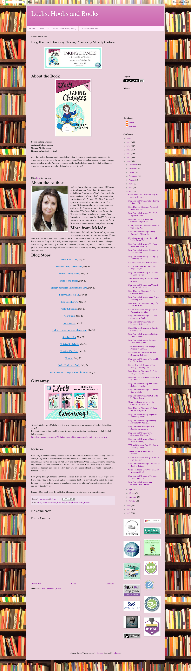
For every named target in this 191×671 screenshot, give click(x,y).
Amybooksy (133, 126)
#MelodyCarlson (72, 503)
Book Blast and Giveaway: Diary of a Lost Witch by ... (143, 304)
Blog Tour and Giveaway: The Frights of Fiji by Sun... (143, 359)
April (131, 489)
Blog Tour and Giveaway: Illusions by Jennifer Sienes (143, 251)
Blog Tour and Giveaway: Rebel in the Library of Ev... (143, 201)
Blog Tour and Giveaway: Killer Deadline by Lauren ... (141, 427)
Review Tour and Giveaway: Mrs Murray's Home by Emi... (141, 366)
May (131, 191)
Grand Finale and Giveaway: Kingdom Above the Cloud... (143, 470)
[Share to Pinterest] (74, 499)
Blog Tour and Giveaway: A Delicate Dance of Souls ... (143, 335)
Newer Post (36, 583)
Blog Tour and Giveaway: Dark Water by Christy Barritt (143, 396)
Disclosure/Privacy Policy (64, 28)
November (133, 168)
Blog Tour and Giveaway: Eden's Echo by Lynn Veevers (143, 273)
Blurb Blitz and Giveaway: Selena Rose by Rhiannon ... (144, 378)
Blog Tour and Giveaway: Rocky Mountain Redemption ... (141, 322)
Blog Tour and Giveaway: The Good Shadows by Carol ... (142, 316)
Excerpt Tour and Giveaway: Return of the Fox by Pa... (143, 226)
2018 (129, 509)
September (133, 176)
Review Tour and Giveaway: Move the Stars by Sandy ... (143, 458)
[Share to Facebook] (71, 499)
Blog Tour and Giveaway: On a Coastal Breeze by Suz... (143, 298)
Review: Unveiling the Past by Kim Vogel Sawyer (142, 267)
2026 (129, 138)
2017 (129, 513)
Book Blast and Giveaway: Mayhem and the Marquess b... (142, 409)
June (131, 187)
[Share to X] (68, 499)
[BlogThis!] (66, 499)
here (38, 177)
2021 (129, 157)
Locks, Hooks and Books (65, 13)
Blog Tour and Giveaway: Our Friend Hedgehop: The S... (143, 384)
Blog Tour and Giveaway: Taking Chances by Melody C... (141, 232)
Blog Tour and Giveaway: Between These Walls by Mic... (142, 341)
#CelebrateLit (51, 503)
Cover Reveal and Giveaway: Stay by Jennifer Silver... (143, 195)
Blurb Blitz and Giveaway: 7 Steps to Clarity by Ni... (143, 329)
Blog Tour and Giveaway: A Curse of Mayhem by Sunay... (143, 286)
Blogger (117, 653)
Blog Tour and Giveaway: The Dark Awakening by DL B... (142, 245)
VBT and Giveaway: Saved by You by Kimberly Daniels (143, 446)
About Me (44, 28)
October (132, 172)
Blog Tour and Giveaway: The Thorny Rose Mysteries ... (143, 390)
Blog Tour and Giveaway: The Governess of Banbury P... (140, 433)
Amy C (132, 122)
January (132, 500)
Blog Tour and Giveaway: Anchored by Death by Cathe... (144, 464)
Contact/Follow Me (89, 28)
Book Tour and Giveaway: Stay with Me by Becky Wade (142, 239)
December (133, 164)
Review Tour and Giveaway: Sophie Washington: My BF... (142, 310)
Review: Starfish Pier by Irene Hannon (143, 262)
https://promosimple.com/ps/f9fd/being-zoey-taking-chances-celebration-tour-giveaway (69, 436)
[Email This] (63, 499)
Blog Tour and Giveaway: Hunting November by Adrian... (142, 421)
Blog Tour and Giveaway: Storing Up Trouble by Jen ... (143, 257)
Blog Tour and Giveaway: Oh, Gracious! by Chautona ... (140, 483)
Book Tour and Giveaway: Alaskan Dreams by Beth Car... (142, 353)
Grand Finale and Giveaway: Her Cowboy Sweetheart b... (141, 403)
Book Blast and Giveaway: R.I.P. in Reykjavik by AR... (142, 372)
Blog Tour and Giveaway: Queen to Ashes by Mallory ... (142, 440)
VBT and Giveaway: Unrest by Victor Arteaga (143, 279)
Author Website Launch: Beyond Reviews (141, 452)
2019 (129, 505)
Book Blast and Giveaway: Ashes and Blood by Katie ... (143, 208)
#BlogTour (41, 503)
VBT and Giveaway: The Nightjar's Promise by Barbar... (142, 347)
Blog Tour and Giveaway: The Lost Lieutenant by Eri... (142, 477)
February (133, 496)
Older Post (110, 583)
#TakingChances (84, 503)
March (132, 493)
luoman (100, 653)
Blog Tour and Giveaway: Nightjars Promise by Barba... (142, 415)
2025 (129, 142)
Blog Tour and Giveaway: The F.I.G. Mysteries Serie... (143, 214)
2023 (129, 149)
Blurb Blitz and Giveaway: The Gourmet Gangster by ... (140, 220)
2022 (129, 153)
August (132, 179)
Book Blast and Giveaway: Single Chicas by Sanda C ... (141, 292)
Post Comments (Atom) (51, 588)
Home (32, 28)
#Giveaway (61, 503)
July (131, 183)
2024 (129, 146)
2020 (129, 161)
